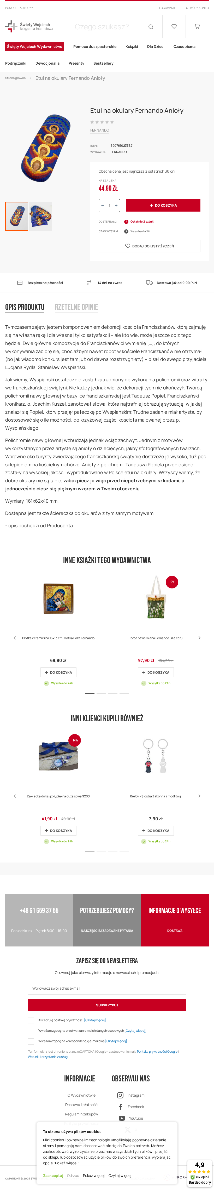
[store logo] (29, 26)
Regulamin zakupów (81, 1113)
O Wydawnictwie (82, 1095)
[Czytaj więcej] (95, 1020)
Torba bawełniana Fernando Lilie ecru (155, 638)
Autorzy (26, 8)
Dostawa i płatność (81, 1104)
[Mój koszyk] (197, 26)
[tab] (30, 313)
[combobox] (102, 26)
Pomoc (10, 8)
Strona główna (15, 78)
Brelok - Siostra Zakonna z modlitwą (155, 796)
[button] (40, 216)
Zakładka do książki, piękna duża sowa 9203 (58, 796)
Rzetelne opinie (76, 308)
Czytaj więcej (120, 1175)
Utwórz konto (197, 8)
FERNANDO (99, 130)
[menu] (107, 55)
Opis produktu (24, 308)
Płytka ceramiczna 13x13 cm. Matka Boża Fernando (58, 638)
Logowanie (167, 8)
